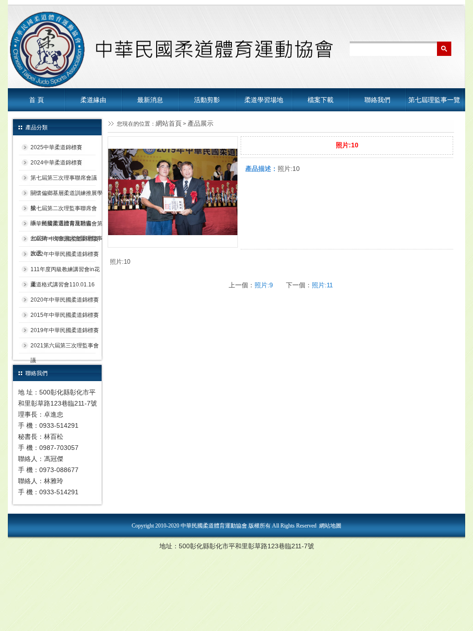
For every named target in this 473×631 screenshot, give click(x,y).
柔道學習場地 (263, 99)
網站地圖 (330, 525)
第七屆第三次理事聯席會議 (63, 178)
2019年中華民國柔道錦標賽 (64, 330)
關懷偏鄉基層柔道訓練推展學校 (66, 195)
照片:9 (264, 285)
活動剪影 (207, 99)
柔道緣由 (93, 99)
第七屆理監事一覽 (434, 99)
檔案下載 (321, 99)
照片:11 (322, 285)
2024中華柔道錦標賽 (56, 162)
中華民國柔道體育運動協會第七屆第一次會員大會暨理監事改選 (66, 225)
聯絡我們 (377, 99)
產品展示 (200, 123)
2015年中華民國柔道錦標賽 (64, 315)
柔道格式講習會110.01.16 (62, 284)
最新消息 (150, 99)
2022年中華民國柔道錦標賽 (64, 254)
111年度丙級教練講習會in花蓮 (65, 271)
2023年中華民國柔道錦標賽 (64, 239)
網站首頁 (169, 123)
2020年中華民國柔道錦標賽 (64, 300)
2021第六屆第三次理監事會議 (64, 347)
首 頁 (36, 99)
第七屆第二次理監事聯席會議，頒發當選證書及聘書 (63, 210)
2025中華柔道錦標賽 (56, 147)
